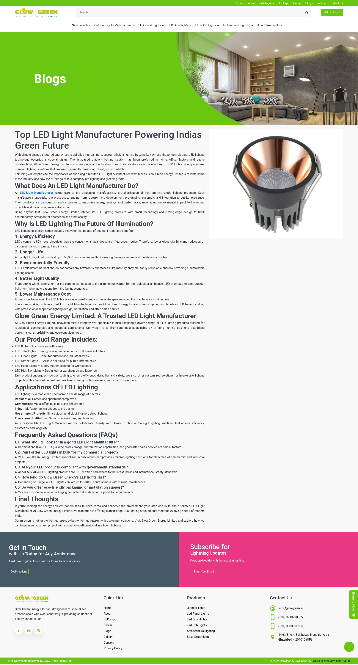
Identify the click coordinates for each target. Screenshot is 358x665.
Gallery (320, 3)
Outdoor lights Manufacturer (113, 25)
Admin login (332, 12)
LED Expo (283, 3)
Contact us (336, 3)
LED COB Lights (205, 25)
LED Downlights (178, 25)
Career (297, 3)
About (252, 3)
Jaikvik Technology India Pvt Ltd (331, 661)
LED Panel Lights (149, 25)
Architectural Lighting (236, 25)
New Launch (80, 25)
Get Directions (19, 571)
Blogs (309, 3)
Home (240, 3)
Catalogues (266, 3)
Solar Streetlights (268, 25)
